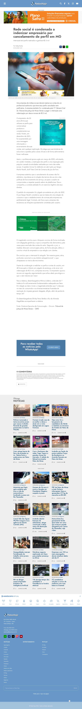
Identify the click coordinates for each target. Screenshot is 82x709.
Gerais (5, 666)
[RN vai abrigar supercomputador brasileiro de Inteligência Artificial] (21, 570)
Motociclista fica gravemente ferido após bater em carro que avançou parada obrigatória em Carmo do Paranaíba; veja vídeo (60, 525)
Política (5, 677)
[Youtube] (77, 3)
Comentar (22, 384)
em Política (60, 417)
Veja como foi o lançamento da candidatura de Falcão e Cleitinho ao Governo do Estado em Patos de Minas (60, 425)
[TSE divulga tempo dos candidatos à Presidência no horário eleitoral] (41, 570)
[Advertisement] (41, 705)
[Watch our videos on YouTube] (21, 636)
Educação (6, 656)
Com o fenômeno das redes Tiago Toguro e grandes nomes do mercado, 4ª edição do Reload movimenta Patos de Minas (41, 456)
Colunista (6, 649)
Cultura (5, 652)
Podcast (44, 649)
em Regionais (23, 485)
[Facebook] (64, 3)
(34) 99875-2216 (13, 630)
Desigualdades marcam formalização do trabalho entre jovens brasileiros (21, 555)
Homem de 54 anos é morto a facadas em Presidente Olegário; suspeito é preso (40, 490)
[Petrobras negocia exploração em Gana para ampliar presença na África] (41, 542)
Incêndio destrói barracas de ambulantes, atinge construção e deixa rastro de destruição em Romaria (40, 524)
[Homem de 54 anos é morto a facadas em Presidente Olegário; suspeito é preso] (41, 477)
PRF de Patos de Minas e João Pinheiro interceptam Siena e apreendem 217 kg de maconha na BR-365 (60, 491)
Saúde (5, 682)
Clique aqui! (53, 347)
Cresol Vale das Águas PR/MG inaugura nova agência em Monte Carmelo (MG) (21, 522)
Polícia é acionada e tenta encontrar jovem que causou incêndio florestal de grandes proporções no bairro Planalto (21, 425)
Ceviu (43, 652)
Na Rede (44, 647)
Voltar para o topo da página (41, 694)
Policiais (5, 675)
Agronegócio (7, 645)
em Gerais (22, 550)
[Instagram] (73, 3)
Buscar (75, 688)
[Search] (61, 3)
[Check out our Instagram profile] (17, 636)
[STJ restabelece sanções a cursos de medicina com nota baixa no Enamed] (60, 570)
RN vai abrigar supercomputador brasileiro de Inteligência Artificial (20, 583)
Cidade (5, 647)
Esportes (5, 659)
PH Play (5, 673)
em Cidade (60, 449)
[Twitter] (69, 3)
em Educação (42, 449)
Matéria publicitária (8, 670)
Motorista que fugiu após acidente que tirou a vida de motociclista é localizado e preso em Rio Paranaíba (21, 492)
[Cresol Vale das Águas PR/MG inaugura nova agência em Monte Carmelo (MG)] (21, 509)
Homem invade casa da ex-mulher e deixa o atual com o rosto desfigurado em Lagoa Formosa (41, 424)
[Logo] (39, 3)
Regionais (6, 680)
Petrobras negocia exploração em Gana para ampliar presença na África (40, 555)
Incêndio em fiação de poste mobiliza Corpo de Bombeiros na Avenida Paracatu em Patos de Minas (60, 455)
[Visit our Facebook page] (9, 636)
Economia (6, 654)
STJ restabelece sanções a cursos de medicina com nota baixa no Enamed (59, 583)
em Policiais (22, 417)
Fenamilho (6, 661)
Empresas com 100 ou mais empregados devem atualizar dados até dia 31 (60, 555)
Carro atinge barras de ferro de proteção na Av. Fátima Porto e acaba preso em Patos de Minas (21, 455)
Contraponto (45, 654)
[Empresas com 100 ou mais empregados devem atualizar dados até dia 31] (60, 542)
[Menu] (5, 3)
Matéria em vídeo (8, 668)
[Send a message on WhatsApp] (5, 636)
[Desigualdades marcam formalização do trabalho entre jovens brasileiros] (21, 542)
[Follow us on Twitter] (13, 636)
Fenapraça (6, 663)
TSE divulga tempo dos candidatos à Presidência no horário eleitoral (41, 583)
